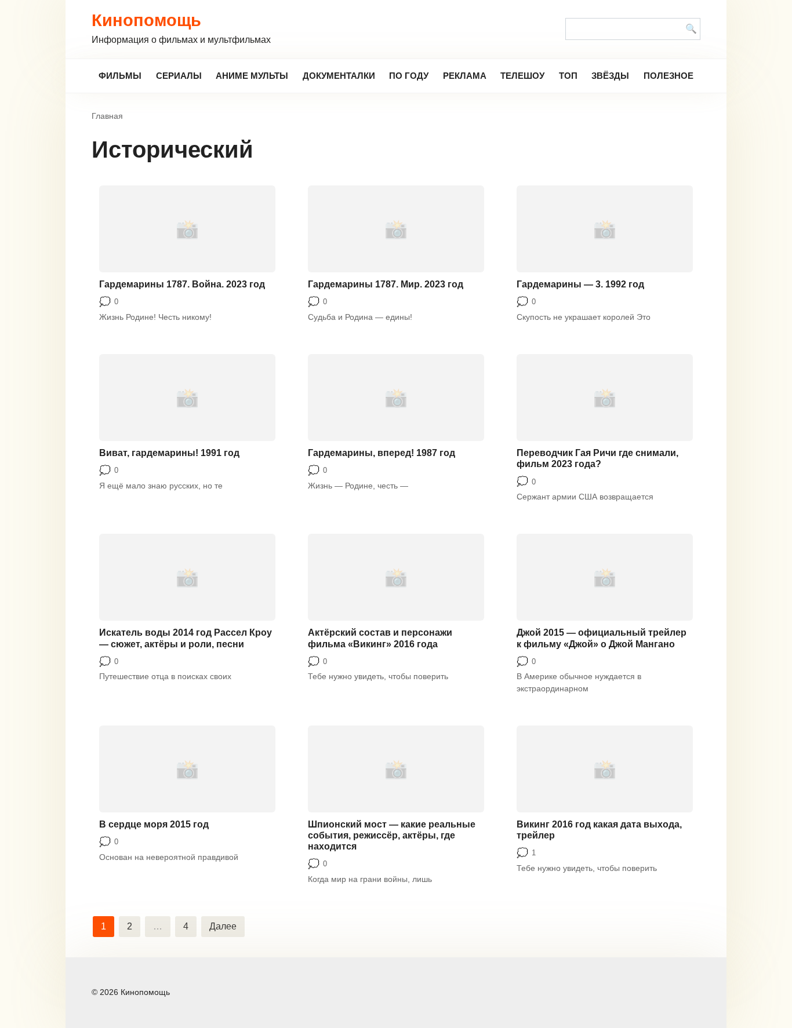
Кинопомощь (146, 20)
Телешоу (522, 76)
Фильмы (120, 76)
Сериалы (179, 76)
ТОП (568, 76)
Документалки (339, 76)
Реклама (464, 76)
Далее (223, 926)
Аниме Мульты (252, 76)
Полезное (668, 76)
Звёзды (610, 76)
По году (408, 76)
